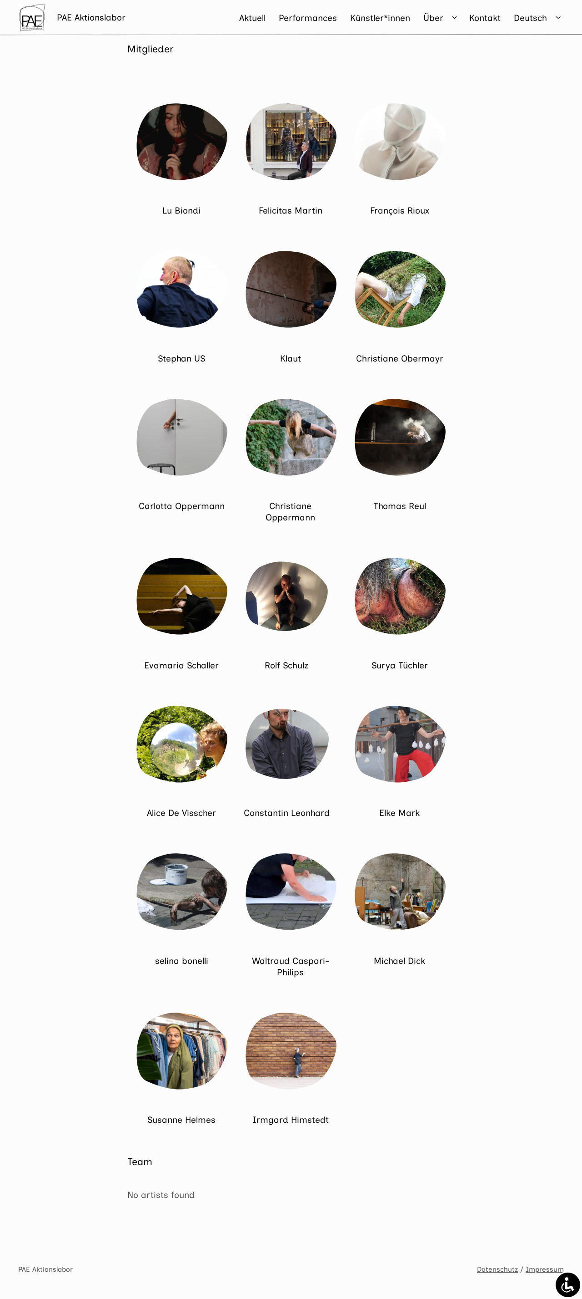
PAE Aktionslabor (91, 17)
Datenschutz (497, 1269)
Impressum (545, 1269)
